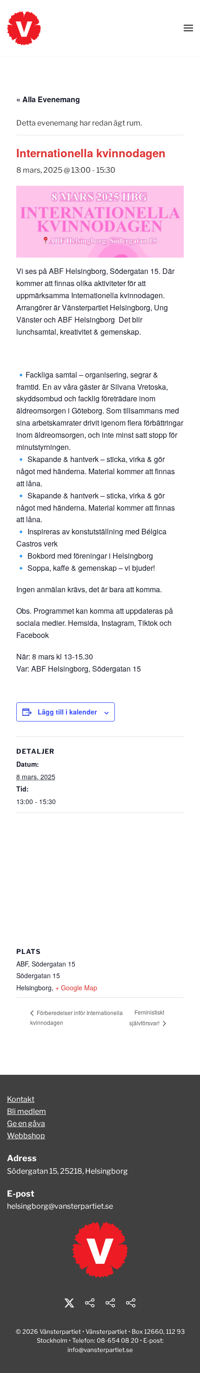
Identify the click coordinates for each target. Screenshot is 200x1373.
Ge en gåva (26, 1123)
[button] (188, 28)
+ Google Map (76, 987)
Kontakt (20, 1099)
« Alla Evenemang (48, 99)
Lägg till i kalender (67, 711)
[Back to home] (24, 28)
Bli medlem (26, 1111)
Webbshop (26, 1135)
